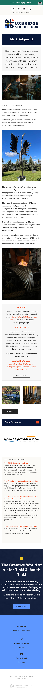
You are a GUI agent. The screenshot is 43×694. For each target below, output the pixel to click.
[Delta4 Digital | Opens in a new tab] (21, 686)
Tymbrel (25, 678)
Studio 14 (21, 307)
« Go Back (10, 411)
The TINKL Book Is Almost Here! (16, 463)
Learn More (21, 606)
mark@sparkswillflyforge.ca (21, 364)
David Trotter (17, 317)
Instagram (19, 8)
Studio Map (21, 375)
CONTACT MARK (21, 327)
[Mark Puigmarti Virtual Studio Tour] (21, 100)
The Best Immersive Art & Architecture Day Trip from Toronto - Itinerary (20, 498)
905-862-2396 (21, 370)
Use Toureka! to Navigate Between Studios (21, 481)
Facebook (13, 8)
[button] (11, 395)
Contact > (21, 662)
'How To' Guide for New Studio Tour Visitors (21, 526)
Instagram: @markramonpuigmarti (21, 367)
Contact (24, 8)
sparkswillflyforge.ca (21, 361)
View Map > (21, 647)
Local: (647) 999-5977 (21, 631)
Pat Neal (26, 317)
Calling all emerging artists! (21, 3)
